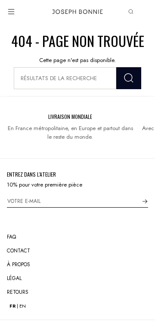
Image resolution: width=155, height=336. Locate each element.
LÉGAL (14, 278)
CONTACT (18, 251)
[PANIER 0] (145, 12)
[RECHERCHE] (128, 78)
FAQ (11, 237)
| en (17, 306)
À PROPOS (18, 264)
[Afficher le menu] (11, 12)
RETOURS (17, 292)
